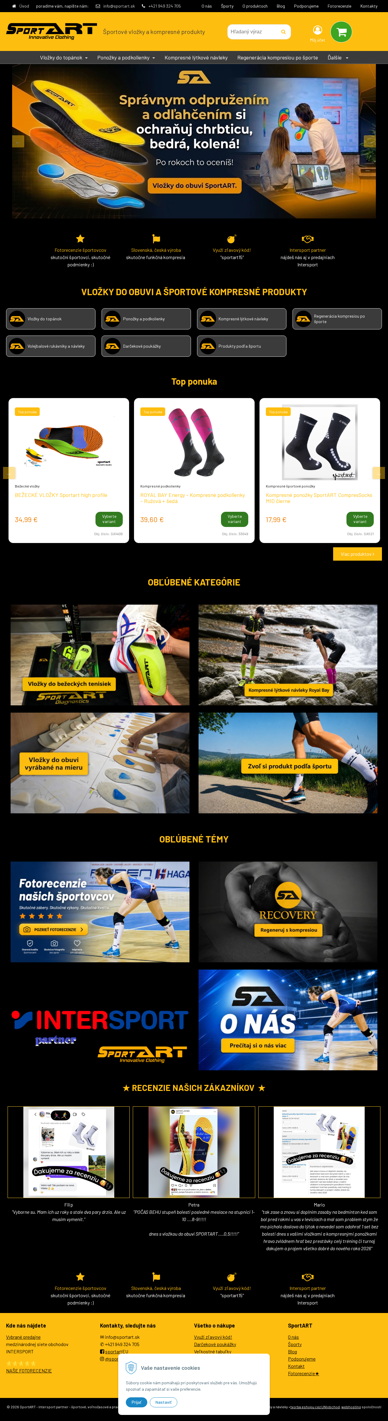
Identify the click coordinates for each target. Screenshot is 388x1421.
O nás (207, 5)
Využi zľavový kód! (213, 1337)
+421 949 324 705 (165, 5)
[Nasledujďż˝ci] (370, 141)
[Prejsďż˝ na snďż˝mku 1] (189, 554)
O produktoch (255, 5)
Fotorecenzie (339, 5)
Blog (281, 5)
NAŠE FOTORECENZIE (29, 1370)
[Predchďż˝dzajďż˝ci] (18, 141)
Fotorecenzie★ (303, 1373)
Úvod (24, 5)
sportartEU (116, 1351)
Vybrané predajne (23, 1337)
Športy (227, 5)
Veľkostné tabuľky (212, 1351)
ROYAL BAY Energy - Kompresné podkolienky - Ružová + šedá (192, 497)
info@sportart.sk (119, 5)
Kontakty (368, 5)
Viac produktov (357, 554)
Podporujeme (306, 5)
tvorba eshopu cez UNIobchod (315, 1407)
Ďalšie (335, 57)
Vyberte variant (109, 519)
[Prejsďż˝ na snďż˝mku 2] (197, 554)
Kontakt (296, 1366)
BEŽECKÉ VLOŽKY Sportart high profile (61, 494)
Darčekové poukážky (215, 1344)
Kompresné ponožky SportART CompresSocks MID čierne (319, 497)
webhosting (351, 1407)
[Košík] (341, 31)
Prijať (137, 1402)
